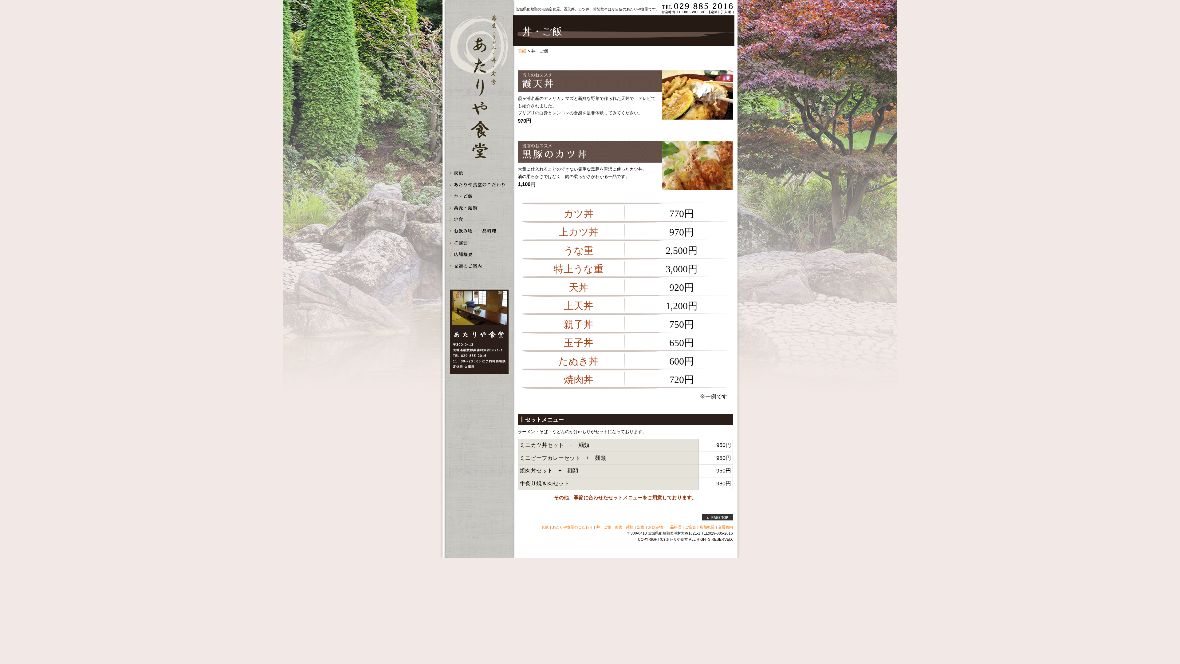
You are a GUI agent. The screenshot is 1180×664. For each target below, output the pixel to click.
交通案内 (725, 527)
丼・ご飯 (479, 196)
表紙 (479, 173)
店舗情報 (479, 255)
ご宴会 (479, 243)
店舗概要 (707, 527)
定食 (479, 219)
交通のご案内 (479, 266)
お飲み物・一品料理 (479, 231)
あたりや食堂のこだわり (479, 184)
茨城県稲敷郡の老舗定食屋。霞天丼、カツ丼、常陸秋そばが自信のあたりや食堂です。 (587, 9)
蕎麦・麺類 (479, 208)
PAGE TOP (717, 517)
